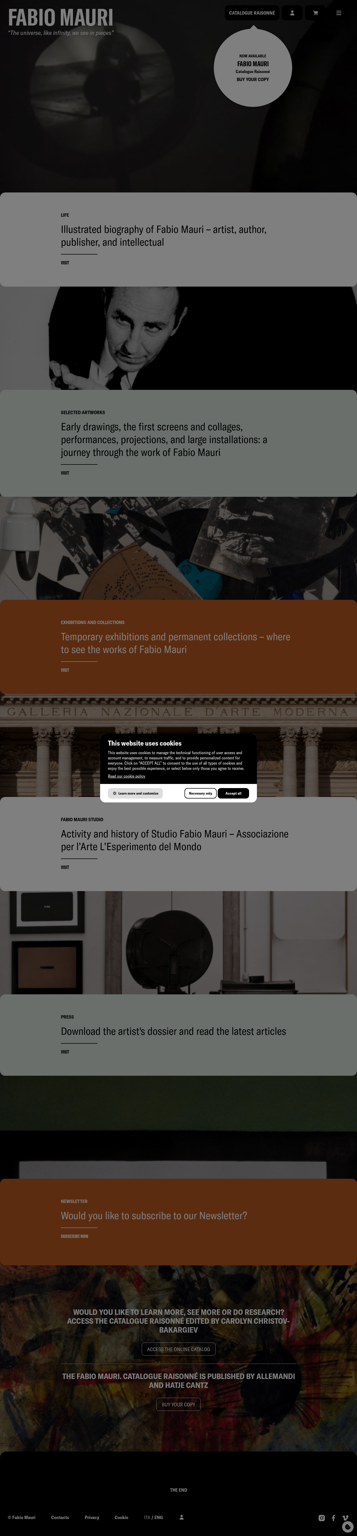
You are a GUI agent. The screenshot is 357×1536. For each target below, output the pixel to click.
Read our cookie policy (126, 776)
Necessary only (200, 793)
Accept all (233, 793)
